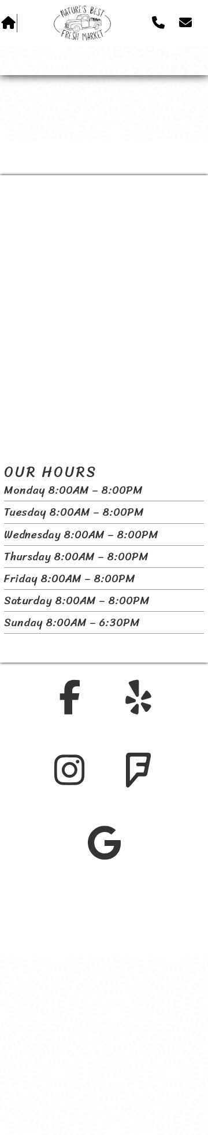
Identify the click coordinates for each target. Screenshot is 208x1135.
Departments (35, 60)
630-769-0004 (87, 943)
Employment (102, 1058)
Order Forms (102, 1037)
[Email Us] (186, 23)
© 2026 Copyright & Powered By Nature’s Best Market (104, 1111)
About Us (102, 1017)
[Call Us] (158, 23)
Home (103, 975)
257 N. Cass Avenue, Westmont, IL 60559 (104, 918)
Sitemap (103, 1079)
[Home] (82, 23)
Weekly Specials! (116, 60)
